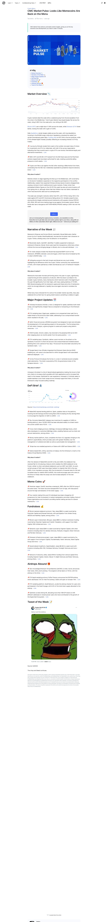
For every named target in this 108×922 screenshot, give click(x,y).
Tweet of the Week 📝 (37, 85)
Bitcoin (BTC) (32, 126)
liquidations (34, 133)
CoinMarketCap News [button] (28, 3)
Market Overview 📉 (37, 73)
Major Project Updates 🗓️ (38, 76)
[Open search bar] (101, 2)
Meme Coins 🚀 (35, 80)
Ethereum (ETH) (71, 126)
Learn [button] (9, 3)
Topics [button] (17, 3)
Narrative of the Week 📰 (38, 75)
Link (45, 152)
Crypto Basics (31, 8)
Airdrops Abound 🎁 (37, 83)
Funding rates (52, 137)
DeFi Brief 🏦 (35, 78)
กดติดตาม (54, 214)
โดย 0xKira (31, 18)
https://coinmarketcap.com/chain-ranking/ (46, 407)
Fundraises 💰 (35, 81)
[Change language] (104, 2)
